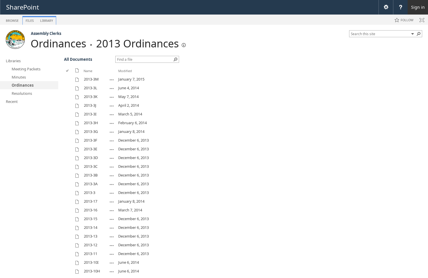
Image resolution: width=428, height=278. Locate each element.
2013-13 (90, 236)
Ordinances (58, 43)
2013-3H (91, 122)
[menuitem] (386, 7)
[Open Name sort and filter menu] (86, 75)
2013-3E (90, 149)
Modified (125, 71)
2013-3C (91, 166)
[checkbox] (67, 70)
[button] (418, 34)
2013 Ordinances (137, 43)
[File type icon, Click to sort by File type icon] (77, 71)
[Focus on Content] (422, 20)
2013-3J (90, 105)
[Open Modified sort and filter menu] (120, 75)
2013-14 (90, 227)
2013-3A (91, 183)
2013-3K (91, 96)
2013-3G (91, 131)
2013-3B (91, 175)
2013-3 (89, 192)
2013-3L (90, 87)
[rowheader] (68, 79)
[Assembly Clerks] (15, 39)
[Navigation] (412, 34)
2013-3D (91, 157)
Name (88, 71)
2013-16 (90, 210)
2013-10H (92, 271)
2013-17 (90, 201)
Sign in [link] (418, 7)
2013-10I (91, 262)
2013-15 (90, 218)
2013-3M (91, 79)
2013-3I (90, 114)
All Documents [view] (78, 59)
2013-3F (90, 140)
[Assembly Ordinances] (183, 45)
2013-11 (90, 253)
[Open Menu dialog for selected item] (111, 79)
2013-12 (90, 244)
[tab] (12, 19)
